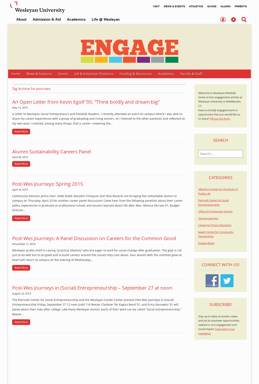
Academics (76, 19)
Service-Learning (208, 218)
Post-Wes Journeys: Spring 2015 (47, 183)
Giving (212, 6)
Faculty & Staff (191, 74)
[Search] (244, 20)
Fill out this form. (220, 118)
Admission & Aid (47, 19)
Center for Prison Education (214, 225)
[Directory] (223, 20)
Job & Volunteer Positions (94, 74)
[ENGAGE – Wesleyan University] (129, 47)
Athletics (196, 6)
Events (63, 74)
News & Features (39, 74)
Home (15, 74)
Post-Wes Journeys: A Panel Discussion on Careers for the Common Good (94, 238)
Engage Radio (206, 243)
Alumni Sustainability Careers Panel (51, 151)
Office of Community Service (215, 211)
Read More (21, 131)
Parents (241, 6)
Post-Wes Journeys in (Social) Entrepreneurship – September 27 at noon (92, 287)
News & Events (174, 6)
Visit (156, 6)
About (21, 19)
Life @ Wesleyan (106, 19)
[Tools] (233, 20)
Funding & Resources (136, 74)
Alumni (226, 6)
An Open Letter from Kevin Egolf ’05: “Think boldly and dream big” (85, 101)
